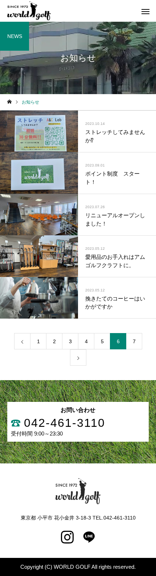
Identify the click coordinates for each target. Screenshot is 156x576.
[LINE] (89, 537)
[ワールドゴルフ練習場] (29, 10)
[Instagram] (67, 537)
